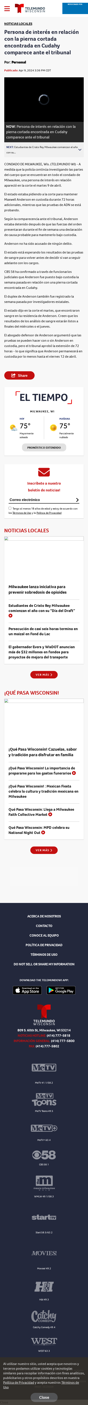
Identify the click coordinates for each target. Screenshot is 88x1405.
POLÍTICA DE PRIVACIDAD (44, 945)
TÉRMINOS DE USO (44, 954)
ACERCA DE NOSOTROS (44, 916)
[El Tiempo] (44, 403)
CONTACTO (44, 926)
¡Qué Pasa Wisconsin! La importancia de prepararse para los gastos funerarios (42, 771)
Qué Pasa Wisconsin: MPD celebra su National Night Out (39, 830)
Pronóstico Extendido (44, 448)
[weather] (14, 428)
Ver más (43, 675)
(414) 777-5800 (63, 1041)
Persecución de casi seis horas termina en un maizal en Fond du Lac (43, 631)
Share (22, 375)
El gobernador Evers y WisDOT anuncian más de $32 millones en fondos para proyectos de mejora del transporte (42, 652)
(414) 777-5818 (58, 1035)
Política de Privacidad (49, 513)
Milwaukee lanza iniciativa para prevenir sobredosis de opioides (38, 589)
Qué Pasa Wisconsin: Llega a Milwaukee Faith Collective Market (41, 812)
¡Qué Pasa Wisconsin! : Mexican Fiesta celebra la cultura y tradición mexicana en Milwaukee (43, 791)
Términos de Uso (21, 513)
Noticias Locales (18, 24)
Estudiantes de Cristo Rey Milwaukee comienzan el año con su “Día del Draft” (42, 608)
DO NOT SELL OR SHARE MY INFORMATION (44, 964)
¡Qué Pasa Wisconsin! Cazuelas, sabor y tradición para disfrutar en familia (43, 752)
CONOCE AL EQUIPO (44, 935)
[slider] (13, 107)
